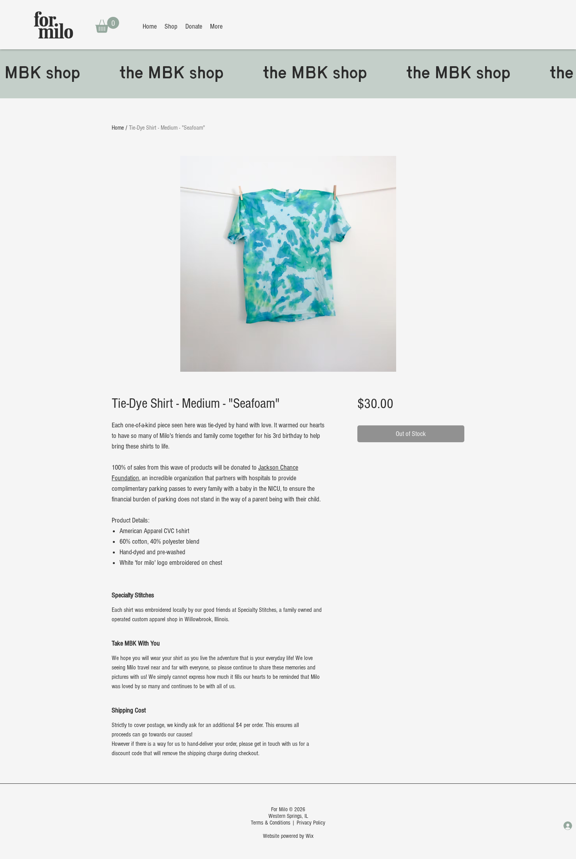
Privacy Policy (311, 822)
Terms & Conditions (270, 822)
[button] (107, 25)
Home (118, 127)
